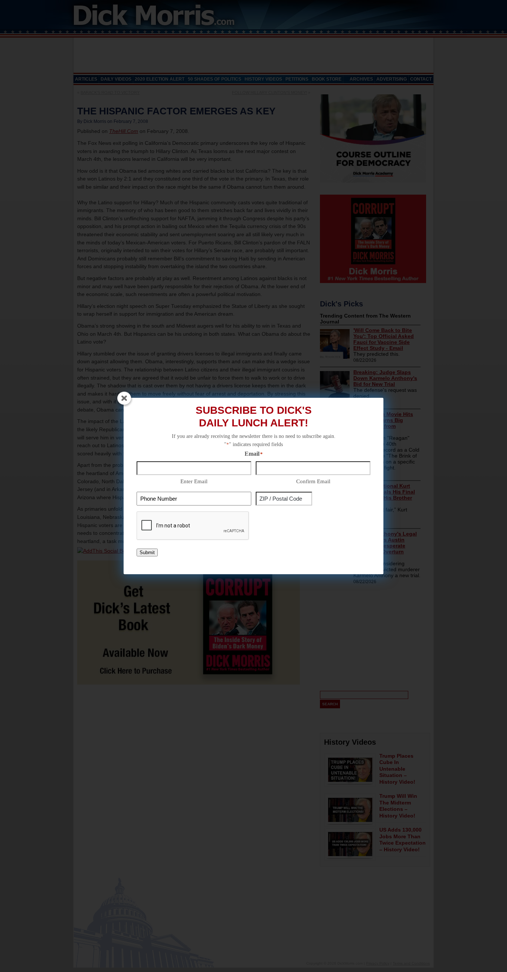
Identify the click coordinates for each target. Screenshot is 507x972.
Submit (147, 552)
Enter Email (193, 481)
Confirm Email (313, 481)
